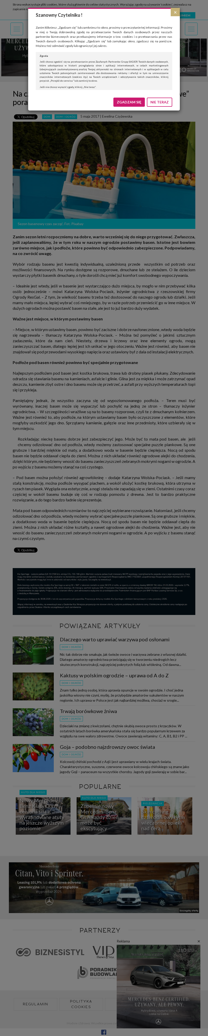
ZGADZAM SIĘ (129, 102)
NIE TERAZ (159, 102)
